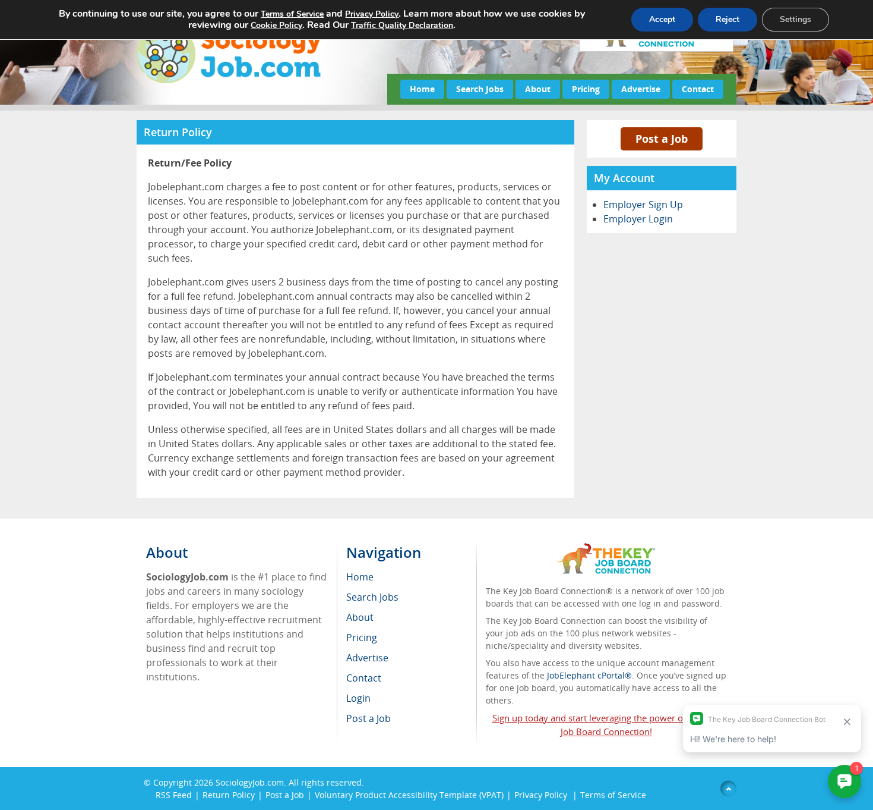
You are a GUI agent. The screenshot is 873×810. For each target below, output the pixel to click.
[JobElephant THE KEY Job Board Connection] (606, 548)
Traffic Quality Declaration (402, 25)
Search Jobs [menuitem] (372, 597)
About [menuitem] (360, 617)
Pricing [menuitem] (361, 637)
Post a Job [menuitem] (368, 718)
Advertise (640, 89)
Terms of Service (613, 794)
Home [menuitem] (360, 576)
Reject (727, 19)
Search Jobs (480, 89)
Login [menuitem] (358, 698)
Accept (662, 19)
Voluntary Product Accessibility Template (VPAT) (409, 794)
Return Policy (229, 794)
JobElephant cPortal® (589, 675)
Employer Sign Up (643, 204)
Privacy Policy (542, 794)
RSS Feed (174, 794)
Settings (795, 19)
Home (422, 89)
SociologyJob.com (250, 782)
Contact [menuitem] (363, 678)
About (538, 89)
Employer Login (638, 218)
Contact (698, 89)
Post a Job (661, 138)
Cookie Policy (276, 25)
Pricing (586, 89)
